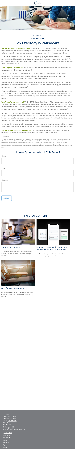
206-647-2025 (11, 417)
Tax (4, 445)
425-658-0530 (11, 419)
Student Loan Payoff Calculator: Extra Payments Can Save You (52, 248)
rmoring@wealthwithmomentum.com (14, 429)
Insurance (6, 443)
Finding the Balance (10, 247)
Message (4, 180)
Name (3, 156)
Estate (5, 440)
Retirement (6, 435)
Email (3, 168)
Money (5, 447)
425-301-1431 (12, 421)
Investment (6, 438)
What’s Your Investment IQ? (14, 288)
